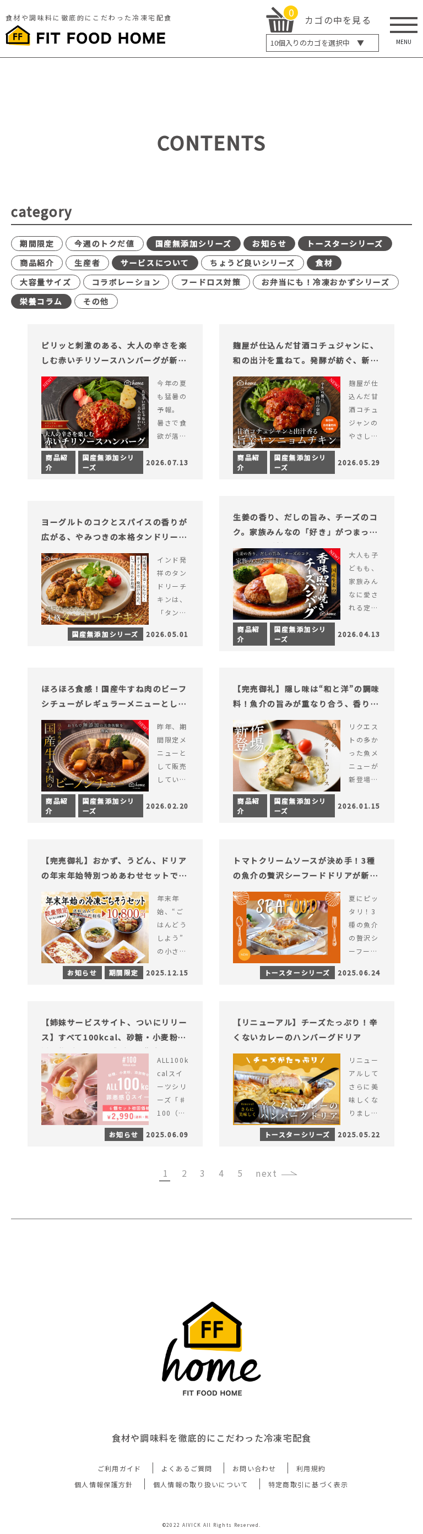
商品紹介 (37, 262)
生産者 (87, 262)
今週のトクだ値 (104, 243)
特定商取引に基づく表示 (308, 1484)
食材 (324, 262)
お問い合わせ (254, 1468)
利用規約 (311, 1468)
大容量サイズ (46, 281)
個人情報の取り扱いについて (200, 1484)
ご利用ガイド (119, 1468)
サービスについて (155, 262)
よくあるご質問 (187, 1468)
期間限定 (37, 243)
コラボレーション (126, 281)
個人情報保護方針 (103, 1484)
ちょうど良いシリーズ (252, 262)
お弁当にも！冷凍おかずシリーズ (326, 281)
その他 (96, 301)
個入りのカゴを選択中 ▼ (317, 42)
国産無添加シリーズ (193, 243)
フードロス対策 (211, 281)
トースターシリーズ (345, 243)
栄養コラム (41, 301)
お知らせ (269, 243)
